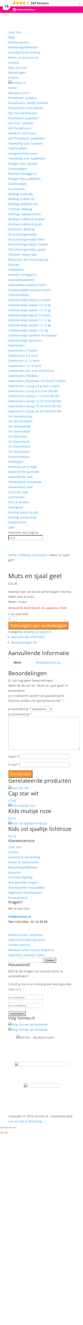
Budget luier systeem (23, 164)
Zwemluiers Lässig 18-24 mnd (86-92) (34, 406)
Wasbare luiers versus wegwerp (31, 950)
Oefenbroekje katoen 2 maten (29, 300)
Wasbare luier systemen (25, 935)
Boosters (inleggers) (22, 174)
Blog (11, 37)
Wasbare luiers (19, 93)
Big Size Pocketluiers (22, 113)
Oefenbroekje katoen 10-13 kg (29, 305)
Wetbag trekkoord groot (25, 224)
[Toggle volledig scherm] (6, 1127)
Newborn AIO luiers (22, 133)
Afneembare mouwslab (25, 482)
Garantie (14, 872)
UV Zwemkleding (20, 416)
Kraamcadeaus (19, 457)
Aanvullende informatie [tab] (28, 637)
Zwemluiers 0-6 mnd (23, 356)
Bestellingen (17, 72)
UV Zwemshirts (19, 442)
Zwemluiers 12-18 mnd (24, 366)
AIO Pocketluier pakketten (26, 138)
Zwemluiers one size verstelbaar (31, 371)
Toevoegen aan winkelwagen (38, 625)
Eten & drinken (19, 502)
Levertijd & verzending (24, 52)
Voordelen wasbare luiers (26, 955)
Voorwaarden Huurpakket (26, 887)
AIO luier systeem (20, 123)
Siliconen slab (18, 492)
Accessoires (16, 189)
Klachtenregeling (20, 877)
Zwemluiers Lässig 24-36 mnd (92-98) (34, 411)
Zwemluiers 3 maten (22, 350)
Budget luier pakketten (24, 179)
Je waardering (19, 709)
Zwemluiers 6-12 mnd (23, 361)
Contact (13, 63)
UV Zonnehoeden (20, 421)
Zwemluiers (16, 345)
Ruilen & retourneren (23, 57)
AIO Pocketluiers (19, 128)
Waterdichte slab (20, 477)
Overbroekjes (17, 148)
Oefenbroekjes (18, 295)
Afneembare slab (20, 487)
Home (12, 88)
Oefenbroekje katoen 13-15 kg (29, 325)
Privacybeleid (17, 898)
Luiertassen (16, 497)
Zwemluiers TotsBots (23, 376)
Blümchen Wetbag (21, 229)
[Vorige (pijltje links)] (1, 1132)
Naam (13, 756)
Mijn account (17, 68)
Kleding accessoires (22, 517)
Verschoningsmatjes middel (28, 244)
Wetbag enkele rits (21, 199)
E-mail (14, 765)
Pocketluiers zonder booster (28, 103)
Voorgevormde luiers (23, 153)
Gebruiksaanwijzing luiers (26, 940)
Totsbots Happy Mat (22, 254)
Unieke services (19, 945)
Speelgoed (15, 507)
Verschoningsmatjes (22, 234)
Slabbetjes (15, 462)
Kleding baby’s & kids (23, 512)
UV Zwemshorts (19, 446)
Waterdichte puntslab (23, 472)
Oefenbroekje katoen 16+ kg (28, 330)
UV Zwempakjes (19, 431)
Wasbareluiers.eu (48, 662)
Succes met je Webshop (25, 1121)
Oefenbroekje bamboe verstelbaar (32, 335)
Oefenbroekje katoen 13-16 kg (29, 310)
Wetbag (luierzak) (20, 194)
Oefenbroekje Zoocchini (25, 340)
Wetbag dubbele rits (22, 204)
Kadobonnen (17, 522)
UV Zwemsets (17, 436)
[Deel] (10, 1127)
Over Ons (15, 32)
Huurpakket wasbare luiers (27, 285)
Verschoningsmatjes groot (26, 249)
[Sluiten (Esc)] (14, 1127)
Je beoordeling (19, 714)
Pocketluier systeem (22, 98)
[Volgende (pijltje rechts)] (6, 1132)
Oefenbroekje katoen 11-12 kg (29, 320)
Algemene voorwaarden (25, 893)
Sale (11, 527)
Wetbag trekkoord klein (24, 214)
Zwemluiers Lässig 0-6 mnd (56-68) (33, 391)
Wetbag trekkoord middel (26, 219)
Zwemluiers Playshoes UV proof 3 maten (37, 381)
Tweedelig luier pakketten (26, 158)
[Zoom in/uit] (1, 1127)
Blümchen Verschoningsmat (28, 260)
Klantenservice (18, 42)
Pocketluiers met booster (26, 108)
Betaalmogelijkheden (23, 47)
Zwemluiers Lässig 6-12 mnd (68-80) (33, 396)
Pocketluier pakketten (23, 118)
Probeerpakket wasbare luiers (29, 290)
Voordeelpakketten (21, 280)
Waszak (13, 265)
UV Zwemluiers (19, 452)
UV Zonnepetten (19, 426)
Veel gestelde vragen (23, 882)
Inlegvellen (16, 270)
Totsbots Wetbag (20, 209)
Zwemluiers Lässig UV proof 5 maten (34, 386)
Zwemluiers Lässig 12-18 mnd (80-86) (34, 401)
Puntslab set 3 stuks (22, 467)
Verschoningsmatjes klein (26, 239)
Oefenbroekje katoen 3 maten (29, 315)
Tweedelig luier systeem (25, 143)
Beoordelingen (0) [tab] (23, 642)
